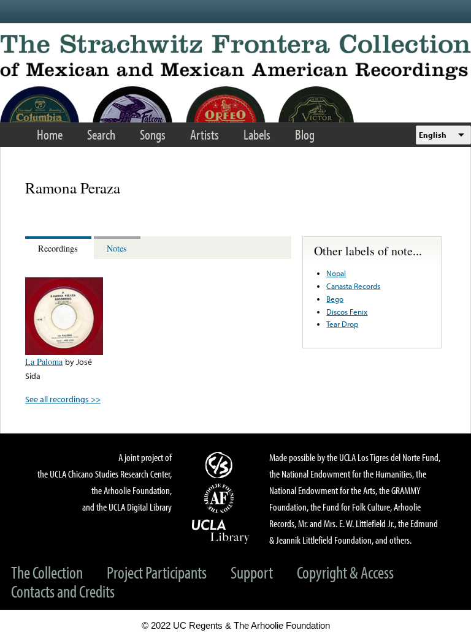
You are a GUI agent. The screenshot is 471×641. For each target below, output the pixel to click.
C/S (221, 465)
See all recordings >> (63, 399)
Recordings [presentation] (58, 248)
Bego (334, 299)
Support (252, 572)
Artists (204, 134)
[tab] (59, 247)
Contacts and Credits (63, 591)
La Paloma (44, 361)
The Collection (47, 572)
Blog (305, 134)
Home (50, 134)
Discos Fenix (346, 312)
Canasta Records (353, 286)
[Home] (235, 57)
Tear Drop (342, 324)
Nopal (336, 273)
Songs (153, 134)
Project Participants (157, 572)
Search (101, 134)
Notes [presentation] (117, 248)
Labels (256, 134)
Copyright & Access (345, 572)
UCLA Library (221, 530)
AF (221, 498)
